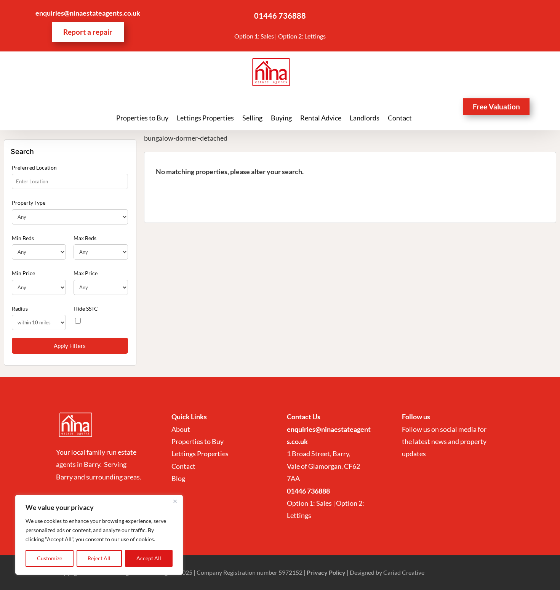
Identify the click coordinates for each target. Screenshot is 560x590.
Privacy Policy (326, 572)
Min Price (23, 273)
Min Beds (23, 238)
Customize (49, 558)
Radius (20, 308)
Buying (281, 118)
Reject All (99, 558)
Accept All (148, 558)
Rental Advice (320, 118)
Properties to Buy (142, 118)
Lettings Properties (205, 118)
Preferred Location (34, 167)
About (181, 429)
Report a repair (87, 31)
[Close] (174, 501)
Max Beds (85, 238)
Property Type (28, 202)
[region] (99, 535)
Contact (400, 118)
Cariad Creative (403, 572)
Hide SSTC (86, 308)
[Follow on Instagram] (480, 16)
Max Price (86, 273)
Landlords (364, 118)
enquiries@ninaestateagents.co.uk (87, 13)
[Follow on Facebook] (465, 16)
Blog (178, 478)
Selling (252, 118)
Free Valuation (496, 106)
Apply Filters (70, 345)
